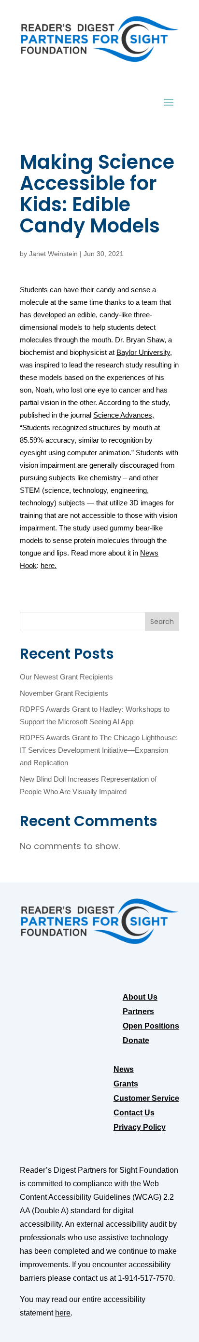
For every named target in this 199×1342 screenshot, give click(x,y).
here (63, 1313)
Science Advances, (123, 415)
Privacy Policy (140, 1127)
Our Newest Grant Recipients (66, 677)
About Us (140, 997)
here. (49, 565)
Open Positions (151, 1026)
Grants (126, 1084)
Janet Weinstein (53, 254)
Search (162, 621)
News (124, 1069)
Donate (136, 1040)
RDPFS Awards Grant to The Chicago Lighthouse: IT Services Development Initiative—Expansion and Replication (99, 750)
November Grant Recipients (64, 693)
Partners (138, 1012)
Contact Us (134, 1113)
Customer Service (146, 1098)
